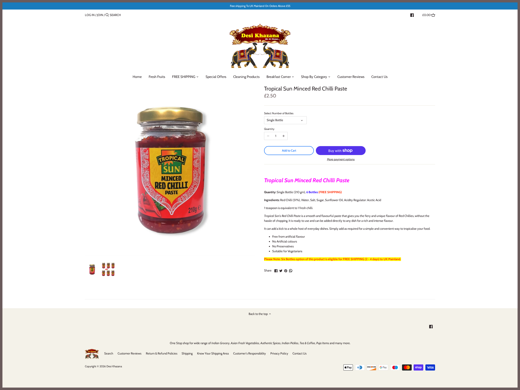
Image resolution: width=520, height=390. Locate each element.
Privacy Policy (279, 353)
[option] (92, 269)
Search (108, 353)
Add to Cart (289, 150)
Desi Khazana (114, 366)
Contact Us (299, 353)
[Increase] (283, 136)
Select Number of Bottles (279, 113)
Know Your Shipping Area (213, 353)
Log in (90, 15)
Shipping (187, 353)
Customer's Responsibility (249, 353)
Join (100, 15)
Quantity (269, 128)
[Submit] (107, 15)
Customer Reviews (129, 353)
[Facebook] (412, 15)
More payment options (341, 159)
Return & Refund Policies (161, 353)
